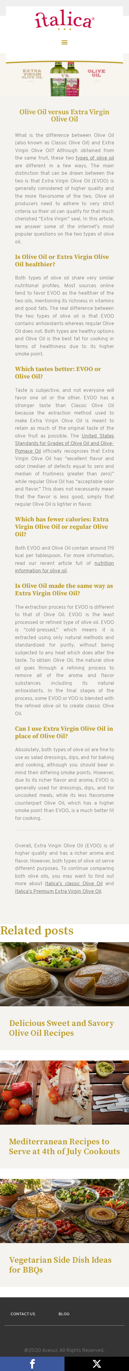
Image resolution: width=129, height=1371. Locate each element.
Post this (96, 1364)
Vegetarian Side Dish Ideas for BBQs (60, 1265)
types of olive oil (95, 158)
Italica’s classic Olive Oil (74, 883)
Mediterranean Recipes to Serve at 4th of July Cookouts (64, 1146)
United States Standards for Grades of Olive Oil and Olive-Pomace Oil (64, 444)
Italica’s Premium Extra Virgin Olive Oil (58, 891)
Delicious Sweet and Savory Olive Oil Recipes (61, 1028)
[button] (65, 42)
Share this (32, 1364)
